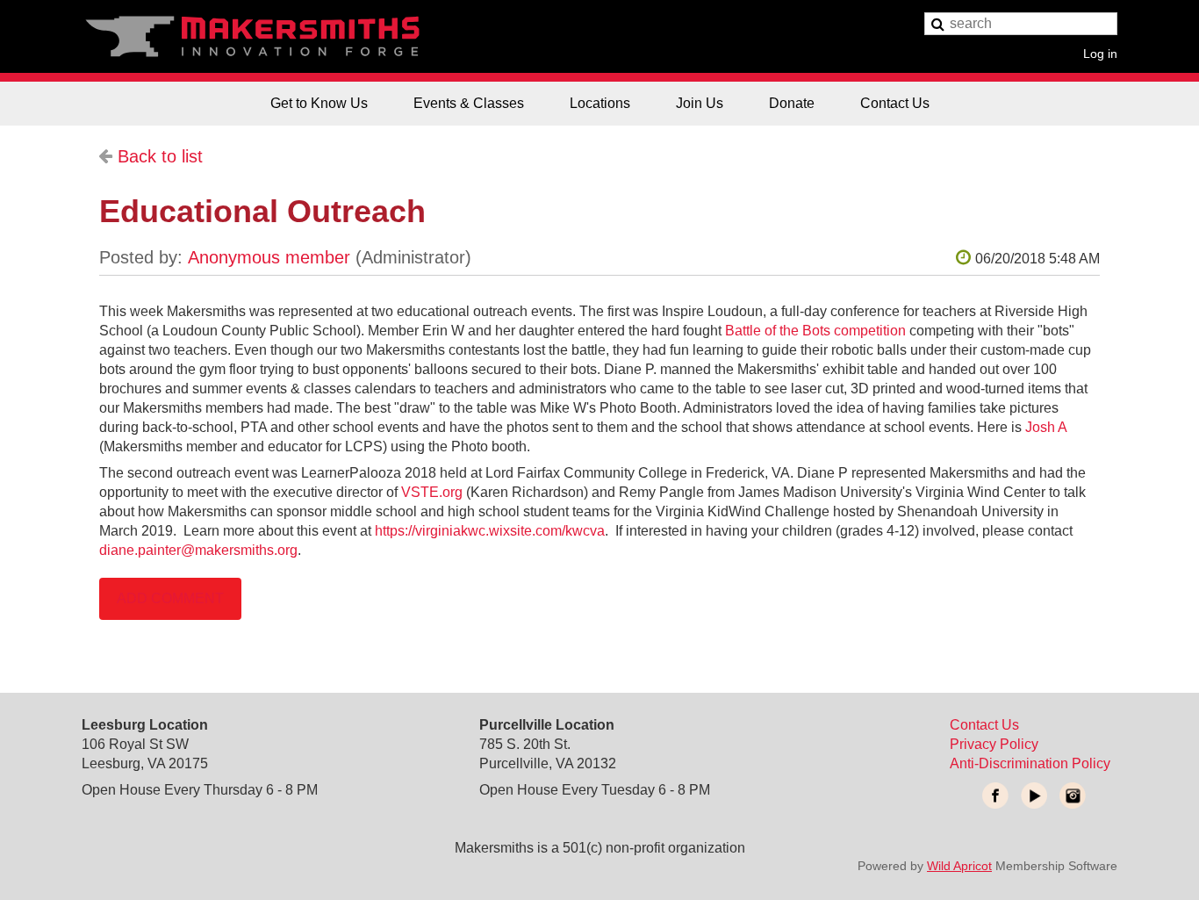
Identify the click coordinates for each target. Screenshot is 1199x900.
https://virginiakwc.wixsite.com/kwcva (490, 530)
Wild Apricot (959, 866)
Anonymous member (269, 257)
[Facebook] (995, 795)
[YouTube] (1034, 795)
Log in (1100, 53)
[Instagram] (1072, 795)
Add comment (170, 598)
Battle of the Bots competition (815, 330)
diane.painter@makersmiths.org (198, 550)
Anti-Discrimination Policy (1030, 763)
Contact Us (984, 724)
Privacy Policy (994, 744)
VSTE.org (432, 492)
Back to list (160, 156)
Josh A (1045, 427)
